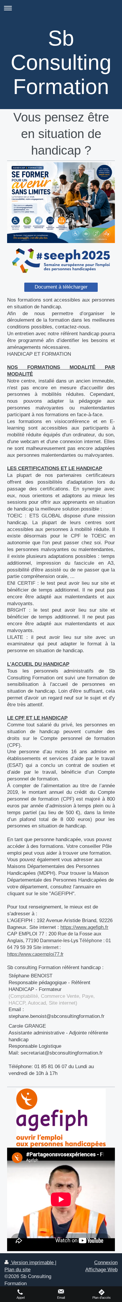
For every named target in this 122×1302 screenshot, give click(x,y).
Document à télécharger (61, 287)
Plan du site (17, 1269)
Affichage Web (101, 1269)
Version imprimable (32, 1262)
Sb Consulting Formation (61, 62)
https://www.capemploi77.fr (35, 954)
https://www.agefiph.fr (84, 927)
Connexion (106, 1262)
